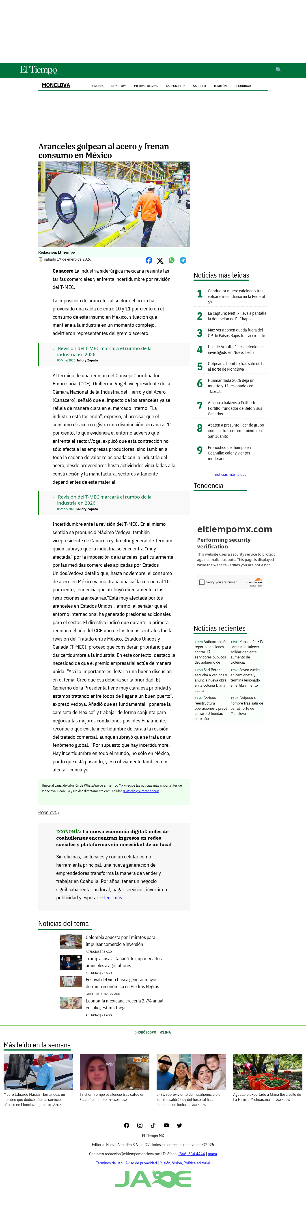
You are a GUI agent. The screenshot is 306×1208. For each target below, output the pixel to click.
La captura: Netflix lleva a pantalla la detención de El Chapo (237, 315)
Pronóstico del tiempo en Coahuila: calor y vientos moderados (229, 452)
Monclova (118, 86)
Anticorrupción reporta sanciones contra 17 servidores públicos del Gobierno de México (211, 652)
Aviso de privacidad (141, 1163)
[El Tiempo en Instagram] (143, 1126)
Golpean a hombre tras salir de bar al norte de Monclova (237, 366)
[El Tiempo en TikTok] (157, 1126)
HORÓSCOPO (146, 1032)
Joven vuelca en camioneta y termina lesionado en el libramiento (246, 677)
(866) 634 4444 (192, 1153)
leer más (113, 897)
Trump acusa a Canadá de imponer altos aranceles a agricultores (124, 961)
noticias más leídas (230, 474)
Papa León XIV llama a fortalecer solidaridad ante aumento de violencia (247, 652)
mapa (212, 1153)
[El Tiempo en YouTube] (170, 1126)
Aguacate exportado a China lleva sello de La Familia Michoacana (267, 1097)
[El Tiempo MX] (38, 73)
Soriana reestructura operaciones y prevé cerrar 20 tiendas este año (211, 708)
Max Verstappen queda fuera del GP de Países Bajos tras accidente (236, 332)
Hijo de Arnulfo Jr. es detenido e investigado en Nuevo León (235, 349)
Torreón (220, 86)
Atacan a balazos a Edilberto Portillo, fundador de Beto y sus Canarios (235, 408)
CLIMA (166, 1032)
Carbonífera (175, 86)
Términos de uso (109, 1163)
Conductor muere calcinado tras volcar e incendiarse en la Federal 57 (236, 296)
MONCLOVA (56, 85)
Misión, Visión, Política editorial (185, 1163)
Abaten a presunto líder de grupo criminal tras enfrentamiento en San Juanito (236, 430)
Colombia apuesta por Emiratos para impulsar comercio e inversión (120, 940)
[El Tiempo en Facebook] (130, 1126)
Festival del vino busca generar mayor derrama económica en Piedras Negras (122, 983)
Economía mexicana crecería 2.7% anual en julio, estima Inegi (124, 1004)
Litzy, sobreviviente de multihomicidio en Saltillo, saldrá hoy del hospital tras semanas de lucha (189, 1099)
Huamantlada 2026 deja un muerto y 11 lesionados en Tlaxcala (231, 385)
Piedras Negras (146, 86)
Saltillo (199, 86)
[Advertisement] (153, 31)
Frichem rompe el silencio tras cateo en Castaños (112, 1097)
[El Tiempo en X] (179, 1126)
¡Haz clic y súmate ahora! (141, 791)
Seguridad (243, 86)
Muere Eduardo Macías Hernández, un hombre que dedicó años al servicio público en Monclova (34, 1099)
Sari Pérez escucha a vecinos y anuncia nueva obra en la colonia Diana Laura (211, 680)
